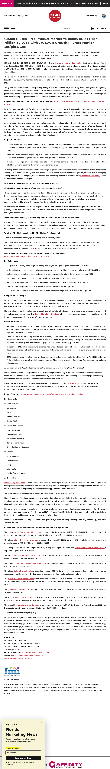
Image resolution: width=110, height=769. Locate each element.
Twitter (15, 658)
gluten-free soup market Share (21, 579)
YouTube (28, 658)
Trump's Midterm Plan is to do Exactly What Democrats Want (37, 3)
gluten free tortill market (26, 597)
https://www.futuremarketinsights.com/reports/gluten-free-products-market (51, 394)
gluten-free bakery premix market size (30, 563)
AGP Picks (7, 3)
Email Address (12, 748)
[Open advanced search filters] (92, 28)
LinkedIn (8, 658)
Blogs (21, 658)
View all (104, 3)
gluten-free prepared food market (28, 532)
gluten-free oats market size (26, 540)
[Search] (87, 28)
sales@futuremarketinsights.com (35, 652)
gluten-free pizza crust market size (29, 555)
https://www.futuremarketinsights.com (28, 655)
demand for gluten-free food (47, 314)
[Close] (42, 722)
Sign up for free (23, 758)
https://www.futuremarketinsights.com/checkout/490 (26, 256)
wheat (31, 248)
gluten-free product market (70, 63)
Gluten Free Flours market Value (90, 548)
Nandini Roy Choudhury (90, 176)
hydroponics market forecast (26, 605)
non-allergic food (73, 383)
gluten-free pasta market (19, 589)
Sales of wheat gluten (23, 571)
